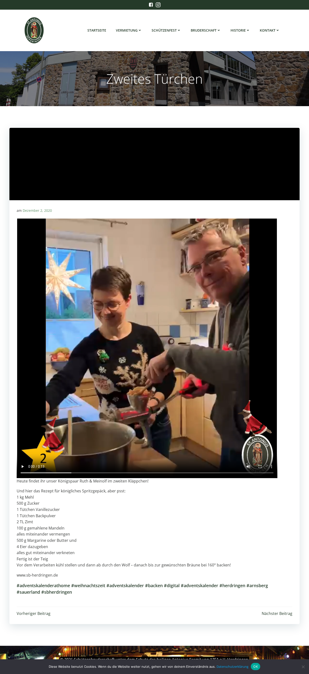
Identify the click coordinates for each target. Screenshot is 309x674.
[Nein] (303, 666)
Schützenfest (164, 30)
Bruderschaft (204, 30)
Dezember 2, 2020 (37, 210)
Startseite (96, 30)
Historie (238, 30)
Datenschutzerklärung (232, 666)
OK (255, 666)
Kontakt (267, 30)
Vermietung (127, 30)
